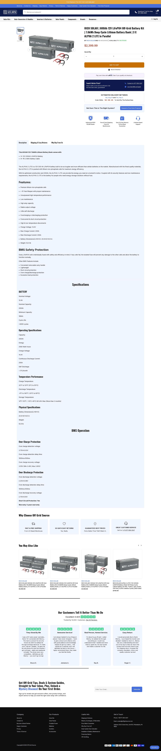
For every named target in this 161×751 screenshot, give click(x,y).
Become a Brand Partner (23, 723)
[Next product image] (73, 50)
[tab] (23, 142)
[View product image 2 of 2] (20, 38)
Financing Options (86, 734)
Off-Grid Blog (85, 737)
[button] (154, 747)
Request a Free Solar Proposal (131, 108)
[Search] (25, 12)
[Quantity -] (86, 56)
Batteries (51, 726)
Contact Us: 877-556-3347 (134, 83)
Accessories (52, 731)
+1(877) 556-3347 (123, 718)
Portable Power (53, 723)
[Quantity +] (142, 56)
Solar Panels (52, 720)
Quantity (87, 52)
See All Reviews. (91, 620)
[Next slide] (141, 545)
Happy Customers (72, 6)
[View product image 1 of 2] (20, 30)
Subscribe (137, 689)
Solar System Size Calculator (87, 6)
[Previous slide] (139, 545)
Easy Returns (43, 6)
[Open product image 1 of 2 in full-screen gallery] (51, 50)
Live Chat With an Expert (134, 86)
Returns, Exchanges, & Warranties (90, 720)
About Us (19, 6)
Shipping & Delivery (86, 718)
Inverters (51, 729)
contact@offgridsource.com (125, 721)
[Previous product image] (30, 50)
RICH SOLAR (91, 40)
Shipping (35, 6)
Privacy (51, 6)
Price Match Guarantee (87, 723)
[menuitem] (7, 19)
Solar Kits (51, 718)
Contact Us (27, 6)
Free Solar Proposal (103, 6)
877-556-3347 (90, 2)
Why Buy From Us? (86, 726)
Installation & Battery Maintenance (90, 731)
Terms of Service (60, 6)
